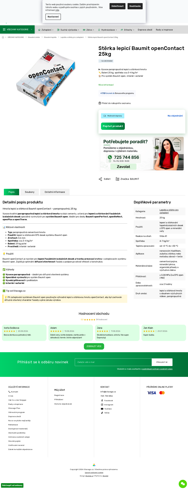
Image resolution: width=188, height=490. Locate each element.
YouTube (108, 409)
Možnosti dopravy (115, 116)
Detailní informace (106, 85)
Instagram (108, 405)
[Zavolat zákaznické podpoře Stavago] (141, 154)
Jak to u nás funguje (17, 400)
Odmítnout (118, 6)
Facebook (108, 400)
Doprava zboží (14, 416)
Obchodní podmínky (17, 433)
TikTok (107, 413)
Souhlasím (135, 6)
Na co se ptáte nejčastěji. (19, 420)
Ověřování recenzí (16, 445)
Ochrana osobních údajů (19, 437)
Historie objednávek (63, 404)
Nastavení (53, 16)
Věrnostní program (16, 412)
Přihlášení (58, 399)
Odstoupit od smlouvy (12, 485)
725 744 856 (107, 396)
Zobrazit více (94, 346)
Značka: (130, 179)
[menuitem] (45, 29)
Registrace (59, 395)
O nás (10, 396)
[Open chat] (183, 484)
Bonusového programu (124, 93)
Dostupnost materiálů (18, 429)
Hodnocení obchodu (94, 314)
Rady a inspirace (15, 404)
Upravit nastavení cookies (94, 472)
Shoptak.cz (89, 476)
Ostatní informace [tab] (55, 192)
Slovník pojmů (14, 441)
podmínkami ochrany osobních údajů (157, 369)
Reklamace (13, 425)
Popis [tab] (11, 192)
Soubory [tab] (29, 192)
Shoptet (105, 476)
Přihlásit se (162, 362)
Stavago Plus (14, 408)
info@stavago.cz (108, 392)
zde (57, 10)
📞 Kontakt (13, 392)
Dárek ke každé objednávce (20, 449)
